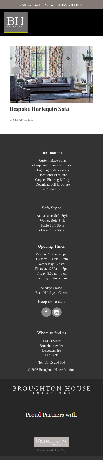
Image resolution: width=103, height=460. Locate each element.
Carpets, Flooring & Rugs (52, 180)
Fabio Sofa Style (52, 225)
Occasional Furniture (53, 175)
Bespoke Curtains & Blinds (52, 165)
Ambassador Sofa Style (52, 216)
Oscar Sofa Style (52, 230)
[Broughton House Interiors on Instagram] (57, 313)
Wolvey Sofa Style (52, 220)
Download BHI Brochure (53, 184)
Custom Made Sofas (52, 160)
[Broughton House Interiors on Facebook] (46, 313)
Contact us (53, 189)
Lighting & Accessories (53, 170)
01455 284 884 (55, 362)
